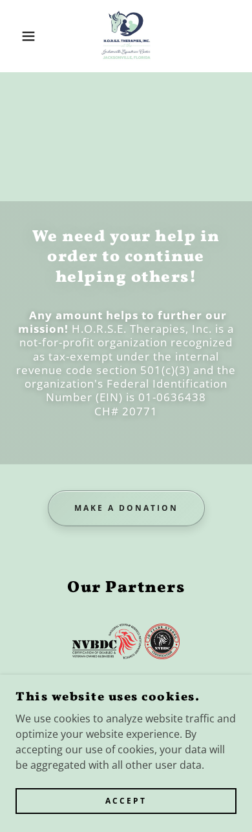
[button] (20, 36)
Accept (126, 801)
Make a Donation (126, 507)
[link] (126, 36)
